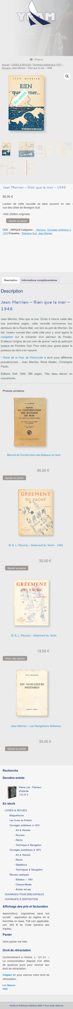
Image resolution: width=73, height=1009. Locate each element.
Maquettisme (17, 815)
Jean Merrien (45, 233)
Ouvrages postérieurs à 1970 (25, 850)
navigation (7, 337)
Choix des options (15, 658)
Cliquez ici (9, 975)
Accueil (5, 64)
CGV (5, 989)
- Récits (18, 840)
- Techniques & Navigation (28, 869)
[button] (67, 76)
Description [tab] (10, 280)
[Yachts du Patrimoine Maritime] (36, 25)
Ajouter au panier (18, 220)
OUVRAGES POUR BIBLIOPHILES (24, 894)
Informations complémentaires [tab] (39, 280)
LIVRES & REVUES (21, 64)
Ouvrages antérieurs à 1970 (47, 64)
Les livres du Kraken (21, 820)
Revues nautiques (19, 874)
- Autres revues (22, 889)
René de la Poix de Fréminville (23, 357)
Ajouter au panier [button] (14, 478)
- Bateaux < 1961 (23, 879)
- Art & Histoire (22, 830)
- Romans (40, 229)
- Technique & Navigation (27, 845)
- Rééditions (20, 864)
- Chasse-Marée (22, 884)
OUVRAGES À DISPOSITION (21, 899)
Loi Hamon (9, 985)
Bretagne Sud (29, 233)
